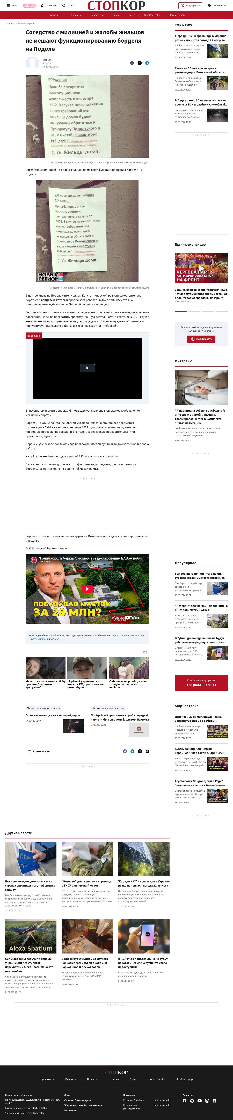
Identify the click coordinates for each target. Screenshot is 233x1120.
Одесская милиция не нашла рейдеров (53, 715)
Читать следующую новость (107, 708)
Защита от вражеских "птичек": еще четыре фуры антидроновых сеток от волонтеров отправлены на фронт (201, 294)
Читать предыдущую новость (43, 708)
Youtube (139, 635)
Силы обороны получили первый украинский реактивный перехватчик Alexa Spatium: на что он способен (29, 965)
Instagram (43, 639)
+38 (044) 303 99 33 (201, 685)
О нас (67, 1095)
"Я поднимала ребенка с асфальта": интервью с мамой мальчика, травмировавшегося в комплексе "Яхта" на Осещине (200, 416)
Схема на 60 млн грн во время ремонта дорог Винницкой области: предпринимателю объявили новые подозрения (200, 74)
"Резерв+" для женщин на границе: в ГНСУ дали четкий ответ (87, 883)
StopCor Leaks (151, 15)
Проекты (53, 15)
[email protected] (36, 1113)
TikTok (54, 639)
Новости (95, 15)
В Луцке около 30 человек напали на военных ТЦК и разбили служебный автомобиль (200, 104)
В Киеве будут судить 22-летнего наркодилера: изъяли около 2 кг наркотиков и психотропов (85, 963)
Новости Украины (27, 23)
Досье (131, 15)
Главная (10, 23)
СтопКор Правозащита (77, 1100)
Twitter (32, 639)
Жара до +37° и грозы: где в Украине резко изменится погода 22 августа (144, 883)
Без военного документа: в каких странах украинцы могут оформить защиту (30, 885)
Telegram (117, 635)
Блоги (116, 15)
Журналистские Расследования (83, 1105)
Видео (74, 15)
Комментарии (41, 751)
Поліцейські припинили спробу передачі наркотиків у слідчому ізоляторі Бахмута (120, 717)
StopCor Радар (177, 15)
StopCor (47, 60)
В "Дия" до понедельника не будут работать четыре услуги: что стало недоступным (143, 963)
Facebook (129, 635)
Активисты (70, 1110)
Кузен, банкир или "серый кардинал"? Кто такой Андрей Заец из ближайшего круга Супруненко (200, 753)
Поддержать (193, 5)
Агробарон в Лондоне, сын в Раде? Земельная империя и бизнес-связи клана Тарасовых (200, 785)
